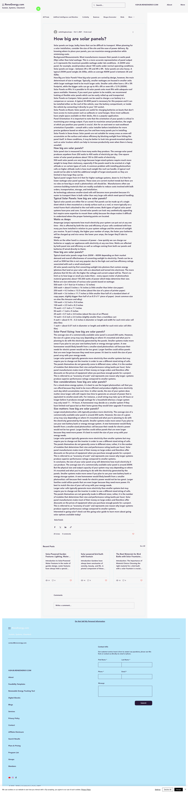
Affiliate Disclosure (14, 732)
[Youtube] (9, 777)
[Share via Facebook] (55, 527)
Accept (178, 789)
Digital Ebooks (14, 698)
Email (124, 671)
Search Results (14, 739)
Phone (100, 671)
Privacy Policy (13, 718)
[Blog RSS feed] (38, 9)
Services (11, 711)
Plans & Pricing (14, 746)
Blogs (10, 705)
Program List (13, 753)
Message (101, 683)
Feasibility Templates (14, 684)
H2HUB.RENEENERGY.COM (14, 670)
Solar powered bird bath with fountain (92, 555)
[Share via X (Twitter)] (60, 527)
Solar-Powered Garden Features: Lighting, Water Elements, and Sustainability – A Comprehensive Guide (58, 555)
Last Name (125, 659)
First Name (102, 659)
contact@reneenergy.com (17, 643)
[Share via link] (71, 527)
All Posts (46, 17)
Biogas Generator (110, 17)
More (130, 17)
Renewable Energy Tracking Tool (14, 691)
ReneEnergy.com (14, 4)
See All (142, 546)
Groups (11, 759)
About (10, 677)
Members (12, 766)
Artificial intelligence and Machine (65, 17)
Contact (11, 725)
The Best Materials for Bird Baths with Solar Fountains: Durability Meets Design (128, 555)
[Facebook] (16, 777)
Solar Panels (58, 520)
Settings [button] (157, 789)
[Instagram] (13, 777)
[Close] (185, 789)
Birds (122, 17)
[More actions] (133, 32)
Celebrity (85, 17)
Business (96, 17)
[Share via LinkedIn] (65, 527)
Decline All (167, 789)
